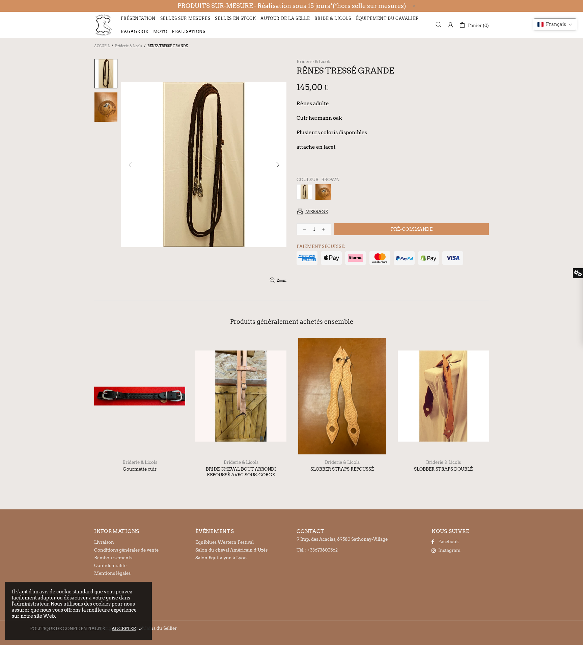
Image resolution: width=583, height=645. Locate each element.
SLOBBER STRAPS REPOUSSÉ (342, 469)
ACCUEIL (102, 46)
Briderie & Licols (128, 46)
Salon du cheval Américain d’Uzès (231, 550)
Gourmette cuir (140, 469)
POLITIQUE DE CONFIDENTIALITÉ (67, 628)
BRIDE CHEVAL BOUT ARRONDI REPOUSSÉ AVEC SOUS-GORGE (241, 472)
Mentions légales (112, 573)
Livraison (104, 542)
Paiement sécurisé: (321, 246)
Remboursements (113, 557)
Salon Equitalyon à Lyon (221, 557)
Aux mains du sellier (103, 25)
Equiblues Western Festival (224, 542)
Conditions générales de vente (126, 550)
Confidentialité (110, 565)
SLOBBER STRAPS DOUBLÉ (443, 469)
